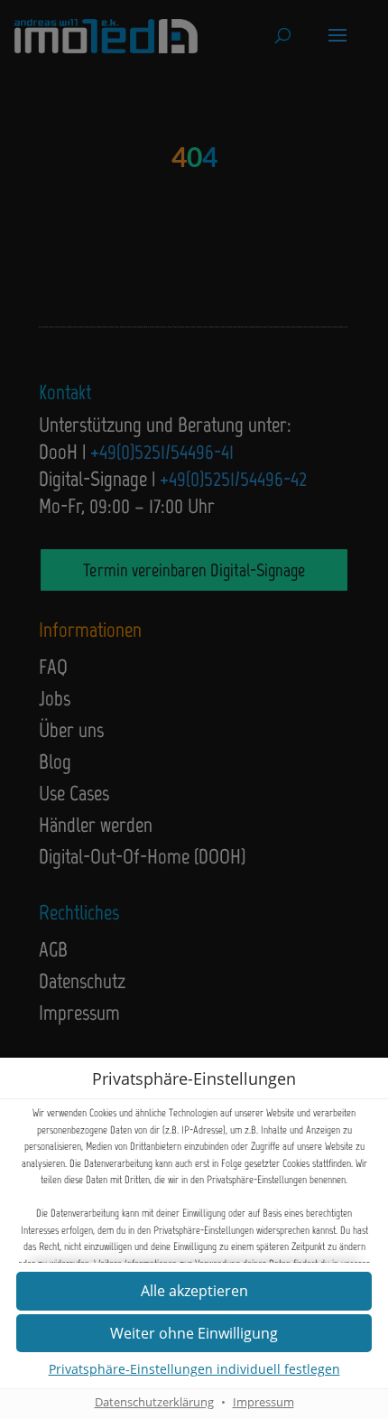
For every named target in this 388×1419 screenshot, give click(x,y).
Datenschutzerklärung (154, 1402)
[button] (194, 1333)
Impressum (263, 1402)
